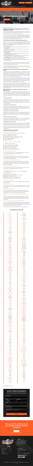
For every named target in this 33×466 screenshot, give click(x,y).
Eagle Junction (10, 313)
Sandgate (24, 306)
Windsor (24, 369)
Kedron (10, 376)
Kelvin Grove (10, 377)
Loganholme (24, 216)
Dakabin (10, 305)
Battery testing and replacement (8, 41)
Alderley (10, 216)
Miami (24, 234)
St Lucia (24, 322)
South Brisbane (24, 314)
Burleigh (10, 268)
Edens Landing (10, 321)
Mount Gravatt (24, 244)
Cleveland (10, 294)
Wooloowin (23, 373)
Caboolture (10, 272)
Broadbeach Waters (10, 261)
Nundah (24, 270)
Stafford (24, 323)
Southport (23, 315)
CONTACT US (6, 19)
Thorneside (24, 341)
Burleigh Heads (10, 269)
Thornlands (24, 340)
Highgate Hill (10, 357)
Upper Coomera (24, 348)
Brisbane (10, 259)
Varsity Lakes (24, 351)
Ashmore (10, 227)
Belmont (10, 243)
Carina (10, 280)
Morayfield (23, 241)
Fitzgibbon (10, 330)
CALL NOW (16, 431)
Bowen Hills (10, 252)
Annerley (10, 220)
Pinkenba (24, 286)
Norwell (24, 268)
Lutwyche (24, 219)
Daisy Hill (10, 304)
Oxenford (24, 276)
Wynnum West (24, 377)
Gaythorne (10, 334)
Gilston (10, 338)
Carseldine (10, 285)
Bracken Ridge (10, 253)
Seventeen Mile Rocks (24, 308)
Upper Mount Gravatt (24, 350)
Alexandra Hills (10, 217)
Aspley (10, 229)
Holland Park (10, 359)
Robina (24, 296)
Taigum (24, 331)
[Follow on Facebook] (30, 1)
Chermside (10, 287)
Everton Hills (10, 324)
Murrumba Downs (23, 251)
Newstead (24, 259)
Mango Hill (23, 224)
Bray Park (10, 255)
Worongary (24, 375)
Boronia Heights (10, 251)
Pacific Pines (24, 277)
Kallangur (10, 373)
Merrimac (24, 233)
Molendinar (24, 237)
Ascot (10, 225)
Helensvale (10, 352)
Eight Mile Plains (10, 322)
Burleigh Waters (10, 270)
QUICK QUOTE (29, 2)
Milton (24, 235)
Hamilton (10, 350)
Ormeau (24, 272)
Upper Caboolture (23, 347)
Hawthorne (10, 351)
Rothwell (24, 299)
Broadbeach (10, 260)
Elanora (10, 323)
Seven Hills (23, 307)
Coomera (10, 298)
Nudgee (24, 269)
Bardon (10, 236)
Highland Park (10, 358)
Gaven (10, 333)
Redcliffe (24, 289)
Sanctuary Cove (24, 305)
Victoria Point (24, 352)
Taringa (24, 334)
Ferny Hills (10, 329)
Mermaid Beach (24, 232)
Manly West (24, 225)
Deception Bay (10, 307)
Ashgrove (10, 226)
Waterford (23, 358)
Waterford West (24, 359)
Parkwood (24, 280)
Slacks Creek (24, 312)
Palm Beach (24, 278)
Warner (24, 357)
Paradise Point (24, 279)
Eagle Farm (10, 312)
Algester (10, 218)
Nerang (24, 254)
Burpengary (10, 271)
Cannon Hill (10, 278)
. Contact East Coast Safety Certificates (22, 65)
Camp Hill (10, 277)
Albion (10, 215)
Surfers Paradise (24, 329)
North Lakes (24, 264)
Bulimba (10, 264)
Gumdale (10, 348)
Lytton (24, 220)
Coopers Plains (10, 299)
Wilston (24, 367)
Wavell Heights (24, 360)
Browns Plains (10, 263)
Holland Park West (10, 360)
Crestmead (10, 303)
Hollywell (10, 361)
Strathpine (23, 325)
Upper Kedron (24, 349)
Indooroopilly (10, 365)
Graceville (10, 341)
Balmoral (10, 234)
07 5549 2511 (21, 2)
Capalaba (10, 279)
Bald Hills (10, 233)
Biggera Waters (10, 244)
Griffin (10, 347)
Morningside (24, 242)
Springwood (24, 321)
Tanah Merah (24, 333)
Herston (10, 356)
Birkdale (10, 245)
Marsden (24, 228)
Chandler (10, 286)
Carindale (10, 281)
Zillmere (24, 382)
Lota (24, 217)
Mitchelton (23, 236)
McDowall (24, 229)
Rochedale (23, 297)
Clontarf (10, 295)
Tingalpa (24, 342)
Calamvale (10, 273)
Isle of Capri (10, 368)
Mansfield (24, 226)
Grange (10, 343)
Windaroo (24, 368)
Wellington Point (24, 361)
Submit (16, 414)
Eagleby (10, 314)
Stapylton (24, 324)
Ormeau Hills (24, 273)
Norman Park (24, 261)
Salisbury (24, 304)
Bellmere (10, 242)
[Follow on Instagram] (31, 1)
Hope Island (10, 364)
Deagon (10, 306)
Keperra (10, 378)
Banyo (10, 235)
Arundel (10, 224)
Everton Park (10, 325)
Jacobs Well (10, 369)
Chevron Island (10, 288)
